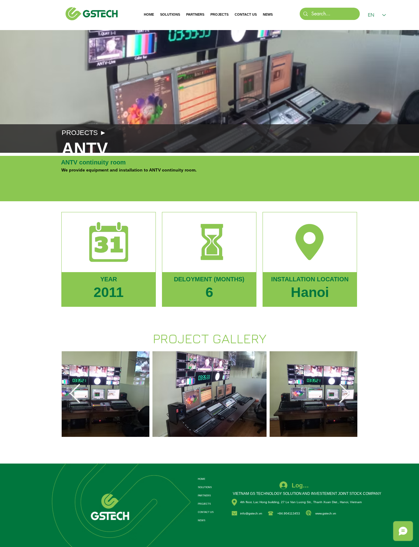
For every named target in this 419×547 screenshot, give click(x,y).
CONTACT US (205, 512)
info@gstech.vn (251, 513)
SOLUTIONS (205, 487)
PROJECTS (204, 504)
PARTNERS (204, 495)
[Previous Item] (75, 394)
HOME (201, 479)
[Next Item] (344, 394)
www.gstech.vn (325, 513)
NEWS (201, 520)
